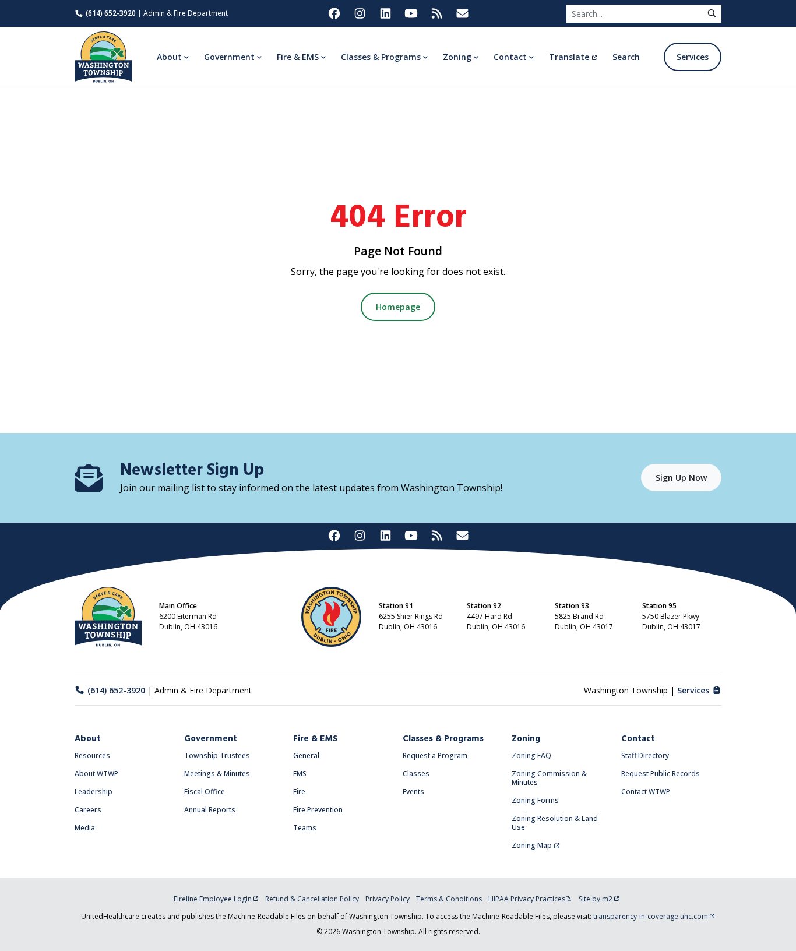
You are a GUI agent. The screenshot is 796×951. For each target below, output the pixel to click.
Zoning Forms (535, 800)
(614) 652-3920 (111, 13)
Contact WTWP (645, 792)
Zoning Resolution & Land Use (555, 822)
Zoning (526, 739)
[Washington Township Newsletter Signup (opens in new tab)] (462, 13)
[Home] (103, 57)
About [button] (169, 56)
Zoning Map (532, 845)
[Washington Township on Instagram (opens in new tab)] (359, 13)
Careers (88, 810)
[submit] (712, 14)
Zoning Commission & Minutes (549, 778)
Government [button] (229, 56)
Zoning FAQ (531, 755)
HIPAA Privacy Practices (526, 899)
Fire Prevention (318, 810)
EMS (300, 774)
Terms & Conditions (449, 899)
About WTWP (96, 774)
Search (626, 56)
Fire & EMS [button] (298, 56)
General (306, 755)
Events (413, 792)
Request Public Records (660, 774)
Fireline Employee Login (213, 899)
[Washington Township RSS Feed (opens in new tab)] (436, 13)
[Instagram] (359, 536)
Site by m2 (595, 899)
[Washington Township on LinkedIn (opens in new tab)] (385, 13)
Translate (569, 56)
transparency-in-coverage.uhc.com (650, 916)
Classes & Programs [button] (381, 56)
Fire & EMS (315, 739)
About (88, 739)
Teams (304, 828)
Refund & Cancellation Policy (312, 899)
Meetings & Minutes (217, 774)
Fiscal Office (204, 792)
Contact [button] (510, 56)
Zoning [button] (457, 56)
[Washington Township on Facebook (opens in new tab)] (334, 13)
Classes (416, 774)
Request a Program (435, 755)
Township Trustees (217, 755)
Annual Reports (209, 810)
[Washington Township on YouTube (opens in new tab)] (410, 13)
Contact (638, 739)
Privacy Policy (387, 899)
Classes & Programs (443, 739)
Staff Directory (645, 755)
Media (85, 828)
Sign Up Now (681, 477)
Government (210, 739)
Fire (299, 792)
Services (693, 56)
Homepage (398, 306)
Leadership (93, 792)
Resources (92, 755)
